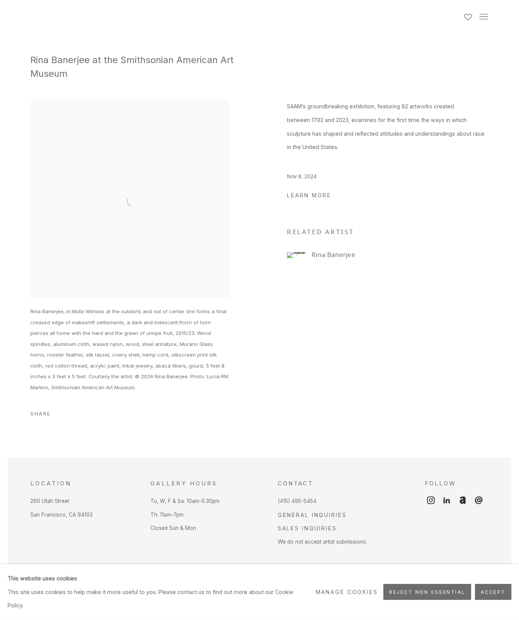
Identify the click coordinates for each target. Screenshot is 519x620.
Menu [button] (483, 17)
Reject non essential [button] (427, 592)
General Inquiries (312, 515)
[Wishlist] (468, 15)
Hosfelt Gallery (114, 17)
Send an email (479, 501)
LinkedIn (447, 501)
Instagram (431, 501)
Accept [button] (493, 592)
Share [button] (40, 414)
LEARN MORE (309, 195)
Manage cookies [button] (347, 592)
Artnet (463, 501)
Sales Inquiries (307, 528)
